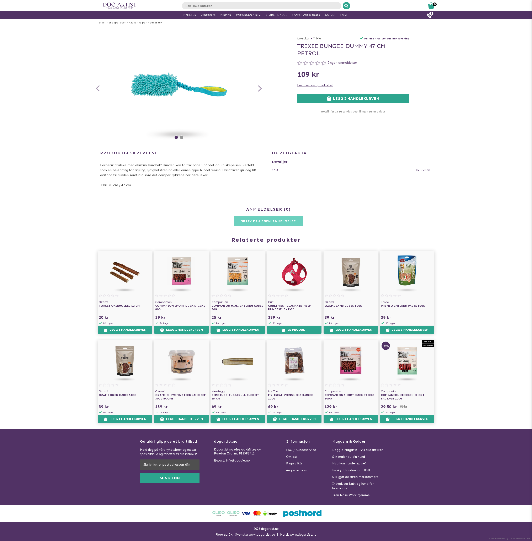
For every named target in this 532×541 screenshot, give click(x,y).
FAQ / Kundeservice (301, 450)
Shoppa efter (117, 22)
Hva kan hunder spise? (349, 463)
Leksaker (156, 22)
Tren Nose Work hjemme (351, 495)
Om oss (291, 457)
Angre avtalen (296, 470)
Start (102, 22)
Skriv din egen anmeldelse (268, 221)
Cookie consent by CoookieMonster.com (509, 538)
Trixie (317, 38)
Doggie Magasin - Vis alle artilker (357, 450)
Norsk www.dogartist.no (298, 534)
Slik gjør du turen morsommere (355, 477)
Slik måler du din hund (348, 457)
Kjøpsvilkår (294, 463)
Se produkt (297, 330)
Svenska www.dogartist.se (255, 534)
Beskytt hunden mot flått (351, 470)
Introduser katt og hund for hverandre (353, 486)
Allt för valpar (138, 22)
